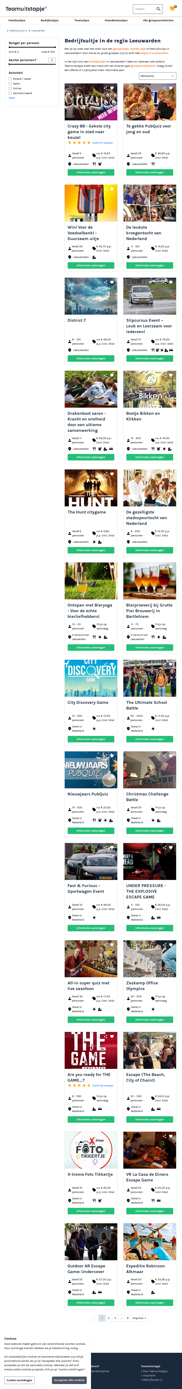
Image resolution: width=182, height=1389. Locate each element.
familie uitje (138, 48)
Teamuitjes (81, 20)
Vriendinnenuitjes (116, 20)
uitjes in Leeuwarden (154, 53)
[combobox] (143, 9)
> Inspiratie (148, 1375)
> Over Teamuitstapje (154, 1371)
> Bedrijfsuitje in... (152, 1379)
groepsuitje (121, 48)
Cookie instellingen (19, 1380)
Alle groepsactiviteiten (158, 20)
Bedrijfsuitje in (16, 30)
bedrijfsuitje (97, 61)
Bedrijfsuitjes (50, 20)
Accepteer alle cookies (69, 1380)
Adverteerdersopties (96, 1371)
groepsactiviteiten (143, 65)
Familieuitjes (17, 20)
